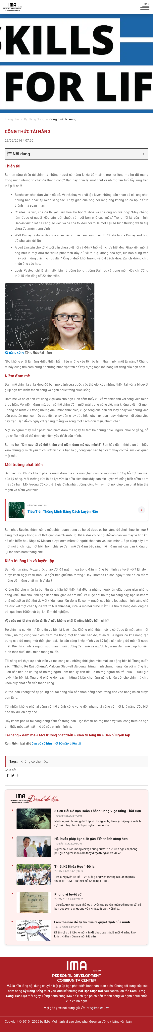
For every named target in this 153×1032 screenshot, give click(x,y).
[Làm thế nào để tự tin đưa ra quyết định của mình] (34, 930)
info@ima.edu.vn (98, 1008)
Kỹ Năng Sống (34, 119)
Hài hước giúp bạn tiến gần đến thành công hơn (91, 839)
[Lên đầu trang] (143, 1022)
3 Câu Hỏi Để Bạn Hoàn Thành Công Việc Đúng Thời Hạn (97, 811)
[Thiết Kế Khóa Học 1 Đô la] (35, 874)
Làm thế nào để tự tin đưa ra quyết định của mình (92, 922)
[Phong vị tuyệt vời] (35, 902)
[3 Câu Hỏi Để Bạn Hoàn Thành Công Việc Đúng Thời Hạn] (35, 819)
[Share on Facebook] (8, 775)
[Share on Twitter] (12, 775)
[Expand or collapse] (143, 154)
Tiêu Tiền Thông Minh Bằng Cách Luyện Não (62, 511)
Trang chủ (12, 119)
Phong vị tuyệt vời (68, 894)
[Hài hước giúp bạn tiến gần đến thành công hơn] (35, 846)
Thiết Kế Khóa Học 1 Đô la (74, 867)
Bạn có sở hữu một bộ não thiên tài (56, 743)
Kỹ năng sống (14, 352)
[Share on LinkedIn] (18, 775)
